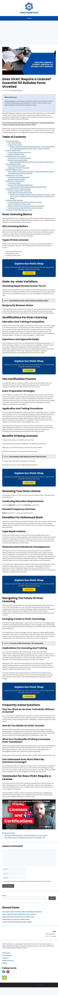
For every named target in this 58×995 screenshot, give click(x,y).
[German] (55, 931)
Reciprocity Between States (16, 154)
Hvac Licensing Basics (12, 141)
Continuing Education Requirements (19, 177)
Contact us (5, 958)
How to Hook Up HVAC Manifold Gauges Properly (17, 922)
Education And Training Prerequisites (19, 158)
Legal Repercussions (14, 183)
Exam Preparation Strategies (16, 166)
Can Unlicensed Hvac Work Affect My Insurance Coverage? (25, 208)
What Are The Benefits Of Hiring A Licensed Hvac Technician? (26, 206)
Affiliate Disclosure (8, 960)
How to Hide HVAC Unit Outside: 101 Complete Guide (18, 917)
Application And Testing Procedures (19, 168)
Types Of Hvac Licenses (15, 145)
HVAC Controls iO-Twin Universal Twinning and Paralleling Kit (28, 187)
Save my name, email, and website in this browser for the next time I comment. (27, 881)
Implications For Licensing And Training (20, 192)
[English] (53, 931)
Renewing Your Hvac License (14, 175)
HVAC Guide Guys (10, 101)
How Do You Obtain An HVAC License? (19, 204)
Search (4, 895)
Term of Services (7, 955)
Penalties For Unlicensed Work (15, 181)
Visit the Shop (29, 273)
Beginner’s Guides (9, 833)
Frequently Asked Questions (14, 200)
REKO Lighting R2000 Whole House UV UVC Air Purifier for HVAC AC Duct (31, 162)
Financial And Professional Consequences (20, 185)
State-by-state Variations (13, 150)
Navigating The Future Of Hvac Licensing (18, 189)
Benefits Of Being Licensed (14, 169)
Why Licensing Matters (15, 143)
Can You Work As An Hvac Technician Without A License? (25, 202)
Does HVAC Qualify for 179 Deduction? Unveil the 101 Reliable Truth (24, 837)
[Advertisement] (29, 31)
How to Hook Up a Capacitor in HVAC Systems (16, 919)
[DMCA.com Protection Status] (4, 979)
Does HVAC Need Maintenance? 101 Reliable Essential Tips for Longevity (25, 835)
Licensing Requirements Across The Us (19, 152)
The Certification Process (13, 164)
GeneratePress (39, 985)
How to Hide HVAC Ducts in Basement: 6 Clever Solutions (19, 914)
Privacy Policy (6, 953)
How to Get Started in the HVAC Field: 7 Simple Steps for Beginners (22, 911)
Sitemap (4, 963)
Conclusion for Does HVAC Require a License (19, 210)
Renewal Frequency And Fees (16, 179)
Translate (54, 936)
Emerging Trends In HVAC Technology (19, 191)
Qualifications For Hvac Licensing (16, 156)
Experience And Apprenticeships (17, 160)
